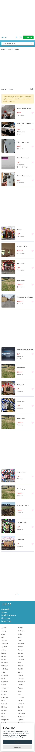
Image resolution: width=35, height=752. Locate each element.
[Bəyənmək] (25, 113)
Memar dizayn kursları (24, 108)
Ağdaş (3, 631)
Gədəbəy (4, 682)
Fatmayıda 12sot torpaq (25, 297)
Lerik (3, 713)
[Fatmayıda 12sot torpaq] (8, 301)
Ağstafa (4, 647)
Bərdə (3, 659)
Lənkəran (4, 710)
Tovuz (20, 688)
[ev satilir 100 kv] (8, 250)
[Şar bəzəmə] (8, 543)
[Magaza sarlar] (8, 476)
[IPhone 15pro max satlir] (8, 179)
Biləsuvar (4, 666)
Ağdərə (20, 720)
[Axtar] (32, 43)
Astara (3, 650)
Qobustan (21, 631)
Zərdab (20, 707)
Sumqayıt (21, 682)
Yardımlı (21, 697)
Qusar (20, 637)
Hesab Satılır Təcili (23, 158)
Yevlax (20, 701)
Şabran (20, 647)
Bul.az (4, 37)
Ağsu (3, 634)
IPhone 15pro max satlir (24, 176)
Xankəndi (21, 713)
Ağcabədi (4, 643)
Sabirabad (21, 643)
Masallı (3, 716)
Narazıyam (17, 747)
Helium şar (20, 384)
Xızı (19, 694)
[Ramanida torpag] (8, 509)
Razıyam (18, 742)
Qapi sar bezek (22, 522)
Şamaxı (20, 653)
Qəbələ (20, 628)
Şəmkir (20, 669)
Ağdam (3, 628)
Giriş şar (19, 229)
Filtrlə (32, 89)
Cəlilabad (4, 669)
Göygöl (4, 694)
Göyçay (4, 691)
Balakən (4, 656)
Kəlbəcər (21, 716)
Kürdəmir (4, 707)
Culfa (3, 672)
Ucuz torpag (21, 280)
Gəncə (3, 685)
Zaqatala (21, 704)
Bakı (2, 637)
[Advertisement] (17, 17)
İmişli (3, 701)
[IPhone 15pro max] (8, 146)
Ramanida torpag (22, 505)
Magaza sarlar (21, 472)
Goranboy (4, 688)
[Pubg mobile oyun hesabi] (8, 354)
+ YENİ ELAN (28, 37)
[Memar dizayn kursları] (8, 112)
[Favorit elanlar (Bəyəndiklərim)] (20, 38)
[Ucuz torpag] (8, 284)
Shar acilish (20, 401)
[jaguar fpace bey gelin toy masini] (8, 129)
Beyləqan (4, 663)
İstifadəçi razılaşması (8, 615)
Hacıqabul (4, 697)
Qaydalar (4, 612)
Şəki (19, 663)
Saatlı (20, 640)
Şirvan (20, 675)
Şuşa (20, 710)
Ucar (20, 691)
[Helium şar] (8, 388)
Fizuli (3, 678)
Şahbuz (21, 650)
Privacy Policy (6, 621)
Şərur (20, 672)
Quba (20, 634)
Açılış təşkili (20, 263)
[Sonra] (18, 594)
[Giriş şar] (8, 233)
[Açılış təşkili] (8, 267)
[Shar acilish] (8, 405)
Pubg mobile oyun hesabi (25, 349)
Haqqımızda (5, 609)
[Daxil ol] (15, 38)
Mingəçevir (5, 720)
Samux (20, 656)
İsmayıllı (4, 704)
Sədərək (21, 659)
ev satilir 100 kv (22, 246)
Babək (3, 653)
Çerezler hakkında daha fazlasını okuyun (15, 736)
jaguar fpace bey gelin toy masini (25, 124)
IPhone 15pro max (23, 142)
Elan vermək (5, 618)
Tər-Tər (20, 685)
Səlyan (20, 666)
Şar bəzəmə (20, 539)
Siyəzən (21, 678)
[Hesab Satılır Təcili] (8, 163)
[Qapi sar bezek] (8, 526)
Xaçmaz (4, 640)
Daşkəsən (4, 675)
